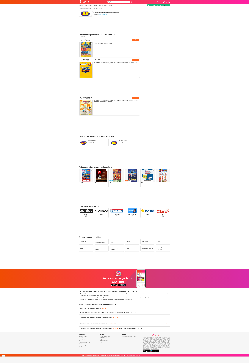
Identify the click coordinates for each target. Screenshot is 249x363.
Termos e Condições (119, 355)
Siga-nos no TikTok (104, 342)
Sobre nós (81, 343)
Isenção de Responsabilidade (109, 355)
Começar (81, 5)
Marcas (80, 340)
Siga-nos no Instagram (104, 339)
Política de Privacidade (128, 355)
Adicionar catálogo (82, 345)
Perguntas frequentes (83, 336)
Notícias (80, 346)
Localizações (94, 8)
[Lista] (169, 2)
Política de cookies (136, 355)
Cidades (110, 5)
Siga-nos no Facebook (104, 337)
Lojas (99, 5)
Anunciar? (81, 337)
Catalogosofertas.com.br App (84, 342)
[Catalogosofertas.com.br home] (84, 2)
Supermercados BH (87, 8)
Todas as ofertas (82, 339)
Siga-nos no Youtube (104, 340)
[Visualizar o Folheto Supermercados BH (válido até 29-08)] (86, 70)
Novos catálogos (88, 5)
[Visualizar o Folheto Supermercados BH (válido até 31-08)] (86, 49)
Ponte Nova (104, 308)
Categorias (104, 5)
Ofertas (95, 5)
